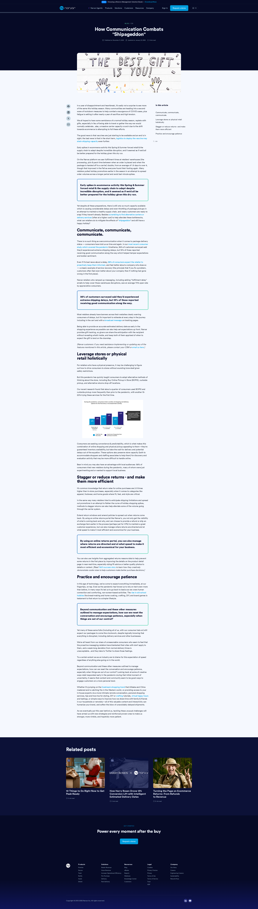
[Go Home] (68, 874)
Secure (80, 870)
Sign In (165, 8)
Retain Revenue (106, 867)
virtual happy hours (140, 696)
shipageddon (124, 220)
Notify (80, 876)
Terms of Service (152, 879)
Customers (127, 882)
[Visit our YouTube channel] (190, 901)
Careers (172, 870)
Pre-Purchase (105, 876)
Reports (126, 873)
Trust (148, 882)
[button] (89, 865)
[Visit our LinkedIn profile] (185, 901)
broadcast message (113, 320)
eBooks (126, 870)
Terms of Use (151, 876)
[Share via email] (68, 124)
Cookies (150, 867)
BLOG (127, 23)
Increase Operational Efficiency (111, 873)
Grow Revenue (106, 870)
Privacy (149, 873)
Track (80, 873)
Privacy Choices (152, 870)
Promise (80, 867)
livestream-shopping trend (113, 687)
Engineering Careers (177, 873)
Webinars (127, 876)
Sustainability (174, 876)
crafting (119, 696)
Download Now (151, 2)
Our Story (173, 867)
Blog (125, 867)
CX (132, 23)
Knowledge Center (130, 879)
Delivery (104, 879)
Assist (80, 879)
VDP (148, 884)
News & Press (174, 879)
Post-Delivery (105, 882)
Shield (80, 882)
